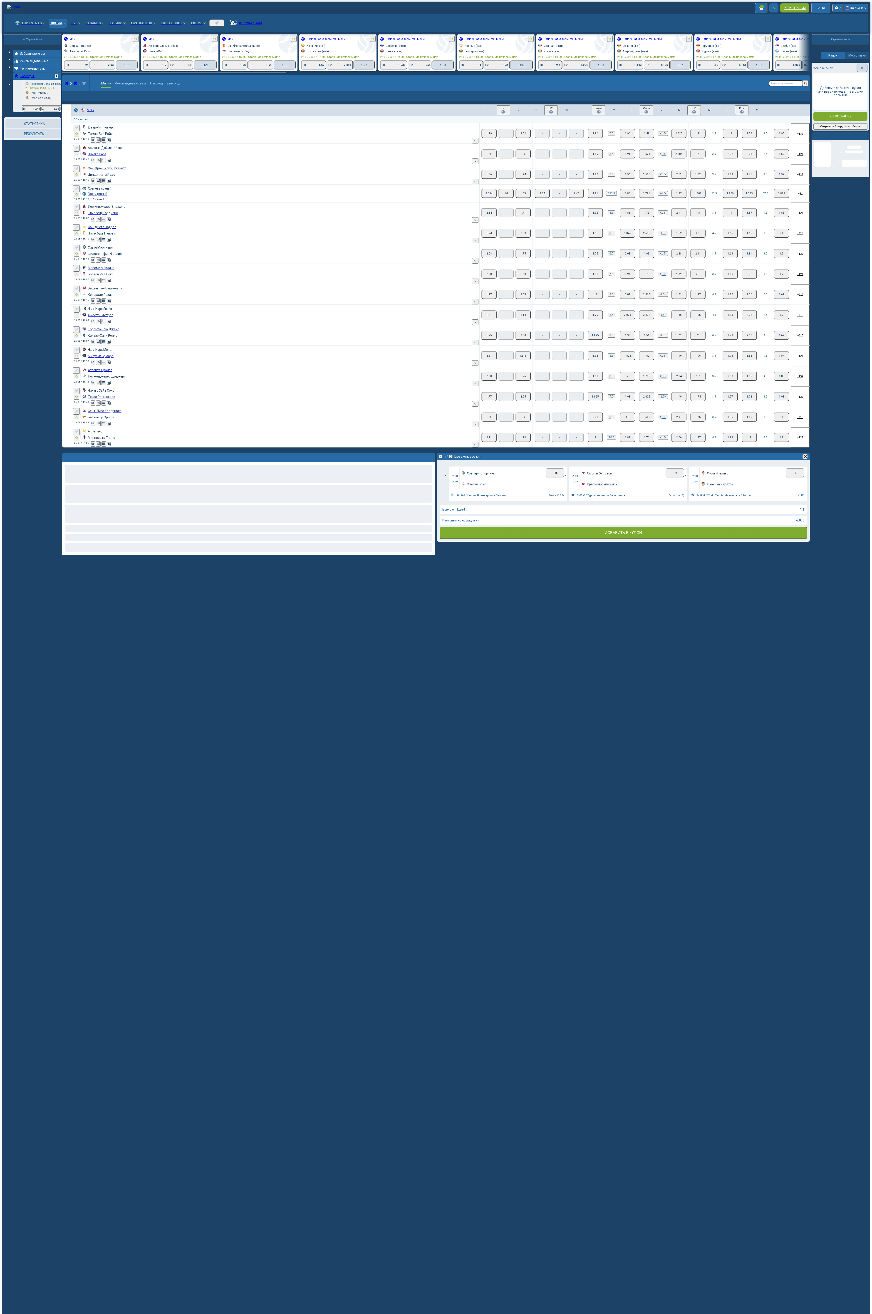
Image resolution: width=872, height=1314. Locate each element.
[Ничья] (506, 200)
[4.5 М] (781, 161)
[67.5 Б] (749, 200)
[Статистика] (93, 147)
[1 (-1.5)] (646, 240)
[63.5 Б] (698, 200)
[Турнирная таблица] (104, 147)
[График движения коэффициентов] (98, 147)
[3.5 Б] (698, 140)
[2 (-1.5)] (678, 140)
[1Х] (542, 200)
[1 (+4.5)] (646, 200)
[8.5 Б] (595, 161)
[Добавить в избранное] (136, 39)
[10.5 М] (627, 444)
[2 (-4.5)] (678, 200)
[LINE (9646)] (66, 83)
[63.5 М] (730, 200)
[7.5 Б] (595, 140)
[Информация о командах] (109, 147)
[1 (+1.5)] (646, 140)
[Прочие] (790, 100)
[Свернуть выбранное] (51, 141)
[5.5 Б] (749, 444)
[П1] (489, 140)
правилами (857, 107)
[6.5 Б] (595, 260)
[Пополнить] (773, 7)
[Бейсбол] (75, 83)
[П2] (523, 140)
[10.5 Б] (595, 444)
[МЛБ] (84, 83)
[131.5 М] (627, 200)
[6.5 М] (627, 260)
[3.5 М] (730, 140)
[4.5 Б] (749, 161)
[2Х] (576, 200)
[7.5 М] (627, 140)
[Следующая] (451, 464)
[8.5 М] (627, 161)
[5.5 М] (781, 444)
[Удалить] (805, 464)
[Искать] (806, 83)
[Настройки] (838, 8)
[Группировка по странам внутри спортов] (57, 141)
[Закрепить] (76, 135)
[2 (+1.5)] (678, 240)
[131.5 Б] (595, 200)
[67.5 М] (781, 200)
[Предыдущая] (56, 76)
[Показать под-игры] (475, 148)
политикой (822, 109)
